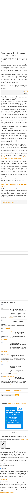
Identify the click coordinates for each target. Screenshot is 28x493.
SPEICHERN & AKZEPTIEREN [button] (7, 492)
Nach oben (14, 432)
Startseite (3, 15)
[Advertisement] (14, 36)
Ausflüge (13, 17)
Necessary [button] (2, 466)
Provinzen (20, 15)
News (8, 15)
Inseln (8, 17)
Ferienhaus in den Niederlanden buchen (14, 390)
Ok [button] (21, 439)
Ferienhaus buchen (18, 20)
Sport (11, 20)
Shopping (24, 17)
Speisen (7, 20)
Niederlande (14, 15)
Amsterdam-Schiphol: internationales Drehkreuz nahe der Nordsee (18, 344)
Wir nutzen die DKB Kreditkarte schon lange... (16, 403)
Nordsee (3, 17)
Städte (25, 15)
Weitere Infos (25, 439)
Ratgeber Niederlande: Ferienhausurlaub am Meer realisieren (13, 323)
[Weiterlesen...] (11, 317)
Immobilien (18, 17)
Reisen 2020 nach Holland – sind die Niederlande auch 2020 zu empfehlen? (18, 366)
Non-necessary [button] (3, 479)
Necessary (4, 468)
